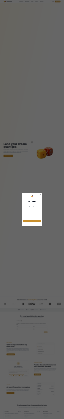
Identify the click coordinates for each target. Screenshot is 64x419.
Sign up (36, 224)
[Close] (40, 194)
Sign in (32, 220)
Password (25, 216)
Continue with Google (32, 206)
